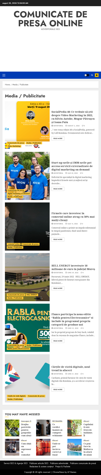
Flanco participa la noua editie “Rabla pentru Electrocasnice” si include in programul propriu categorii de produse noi (72, 319)
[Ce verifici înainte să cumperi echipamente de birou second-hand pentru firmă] (43, 428)
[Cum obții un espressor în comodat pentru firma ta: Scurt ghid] (12, 447)
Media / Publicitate (34, 143)
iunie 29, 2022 (72, 273)
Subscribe (97, 75)
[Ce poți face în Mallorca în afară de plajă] (74, 447)
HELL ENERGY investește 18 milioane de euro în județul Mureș (73, 267)
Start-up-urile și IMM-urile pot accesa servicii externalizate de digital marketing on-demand (72, 166)
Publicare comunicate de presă (83, 463)
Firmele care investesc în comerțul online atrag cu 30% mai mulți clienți (73, 217)
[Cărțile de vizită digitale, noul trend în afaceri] (27, 378)
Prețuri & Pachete (62, 466)
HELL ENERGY (32, 295)
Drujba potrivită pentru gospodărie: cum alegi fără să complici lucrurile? (27, 434)
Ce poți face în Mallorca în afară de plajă (88, 449)
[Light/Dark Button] (86, 75)
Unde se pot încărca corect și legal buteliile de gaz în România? (57, 453)
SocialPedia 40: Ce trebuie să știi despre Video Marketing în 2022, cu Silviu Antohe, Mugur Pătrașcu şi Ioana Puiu (73, 117)
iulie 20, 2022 (72, 173)
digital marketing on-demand (19, 193)
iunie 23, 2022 (72, 328)
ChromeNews (58, 472)
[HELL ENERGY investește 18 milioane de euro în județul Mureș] (27, 277)
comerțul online (14, 244)
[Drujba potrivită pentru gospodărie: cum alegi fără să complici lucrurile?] (12, 428)
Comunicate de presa (16, 143)
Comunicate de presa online (50, 19)
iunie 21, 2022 (72, 374)
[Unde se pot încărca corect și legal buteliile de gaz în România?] (43, 447)
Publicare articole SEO (38, 463)
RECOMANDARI (58, 421)
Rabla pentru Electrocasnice (18, 348)
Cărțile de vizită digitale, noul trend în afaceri (70, 368)
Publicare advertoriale (59, 463)
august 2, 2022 (73, 126)
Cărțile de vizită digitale (16, 396)
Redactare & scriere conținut (41, 466)
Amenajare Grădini (28, 421)
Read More (57, 138)
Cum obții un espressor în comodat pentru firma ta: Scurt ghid (26, 454)
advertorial (58, 126)
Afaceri (86, 421)
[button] (3, 75)
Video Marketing (14, 146)
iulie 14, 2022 (72, 224)
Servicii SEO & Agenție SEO (16, 463)
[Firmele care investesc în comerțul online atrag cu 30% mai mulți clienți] (27, 226)
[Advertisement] (50, 49)
